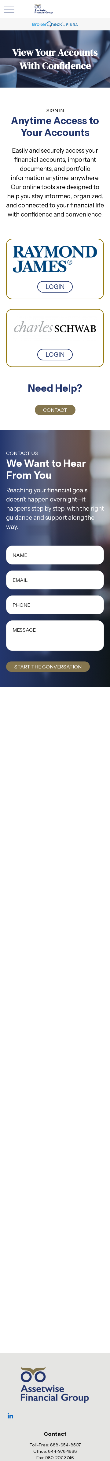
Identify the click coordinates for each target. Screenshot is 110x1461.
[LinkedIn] (10, 1416)
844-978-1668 (62, 1451)
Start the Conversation (48, 667)
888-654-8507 (65, 1445)
